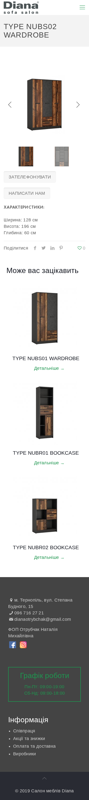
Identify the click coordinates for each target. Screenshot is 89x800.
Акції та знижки (29, 738)
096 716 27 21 (29, 612)
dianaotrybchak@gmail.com (42, 619)
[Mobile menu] (82, 7)
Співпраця (24, 730)
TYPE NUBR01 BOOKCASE (46, 453)
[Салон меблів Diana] (21, 7)
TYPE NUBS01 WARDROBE (45, 358)
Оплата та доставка (34, 746)
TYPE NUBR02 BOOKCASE (46, 547)
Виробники (24, 753)
